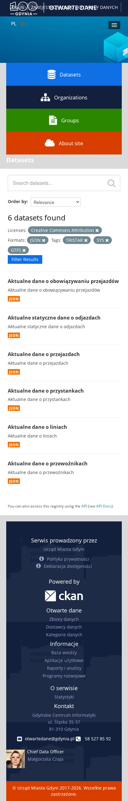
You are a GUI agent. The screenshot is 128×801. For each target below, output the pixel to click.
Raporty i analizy (64, 668)
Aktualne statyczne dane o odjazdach (54, 317)
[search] (111, 183)
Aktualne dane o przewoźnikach (48, 463)
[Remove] (97, 230)
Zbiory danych (64, 619)
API (84, 505)
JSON (14, 298)
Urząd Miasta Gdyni (64, 549)
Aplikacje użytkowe (64, 660)
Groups (70, 120)
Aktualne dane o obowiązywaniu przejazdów (63, 281)
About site (71, 143)
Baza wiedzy (64, 652)
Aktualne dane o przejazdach (44, 354)
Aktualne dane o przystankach (46, 390)
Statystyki (64, 697)
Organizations (70, 97)
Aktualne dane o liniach (37, 427)
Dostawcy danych (64, 627)
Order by (17, 201)
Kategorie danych (64, 635)
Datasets (70, 74)
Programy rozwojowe (64, 676)
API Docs (104, 505)
